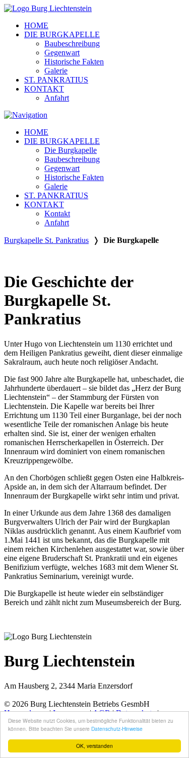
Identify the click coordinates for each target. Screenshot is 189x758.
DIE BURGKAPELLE (62, 34)
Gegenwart (62, 52)
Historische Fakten (74, 61)
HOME (36, 25)
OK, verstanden (94, 745)
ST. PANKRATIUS (56, 79)
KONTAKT (44, 89)
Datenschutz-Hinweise (117, 728)
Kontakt (57, 213)
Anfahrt (56, 98)
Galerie (56, 70)
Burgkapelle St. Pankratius (46, 240)
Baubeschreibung (72, 43)
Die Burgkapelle (70, 150)
